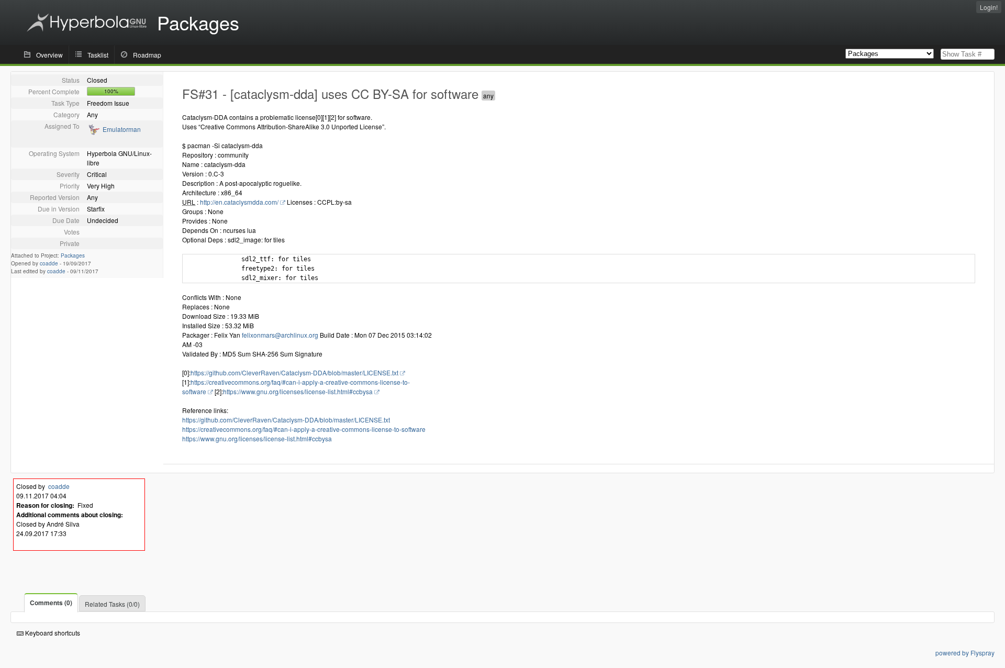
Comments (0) (51, 602)
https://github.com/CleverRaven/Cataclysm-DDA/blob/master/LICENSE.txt (294, 372)
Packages (73, 255)
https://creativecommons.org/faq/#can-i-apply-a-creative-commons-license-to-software (304, 429)
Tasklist (97, 54)
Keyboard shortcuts (52, 632)
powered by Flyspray (965, 652)
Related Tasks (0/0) (112, 603)
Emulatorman (122, 129)
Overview (49, 54)
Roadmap (147, 54)
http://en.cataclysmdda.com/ (239, 201)
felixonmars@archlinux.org (280, 334)
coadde (49, 263)
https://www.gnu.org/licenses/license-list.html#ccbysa (298, 391)
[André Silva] (93, 132)
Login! (989, 7)
